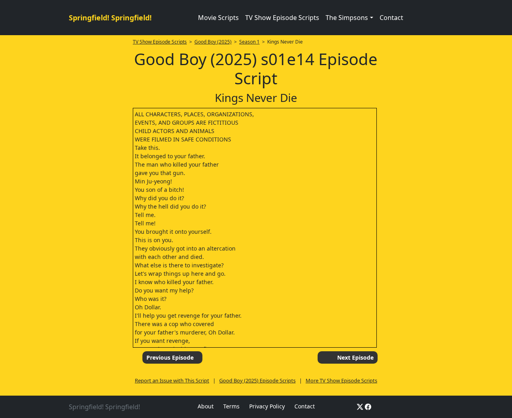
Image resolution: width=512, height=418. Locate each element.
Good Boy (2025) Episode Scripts (257, 380)
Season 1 (249, 41)
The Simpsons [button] (347, 17)
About (206, 406)
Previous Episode (170, 357)
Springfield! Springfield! (110, 17)
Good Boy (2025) (213, 41)
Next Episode (355, 357)
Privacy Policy (267, 406)
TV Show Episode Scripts (282, 17)
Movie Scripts (218, 17)
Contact (391, 17)
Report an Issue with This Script (172, 380)
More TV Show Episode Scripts (341, 380)
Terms (231, 406)
